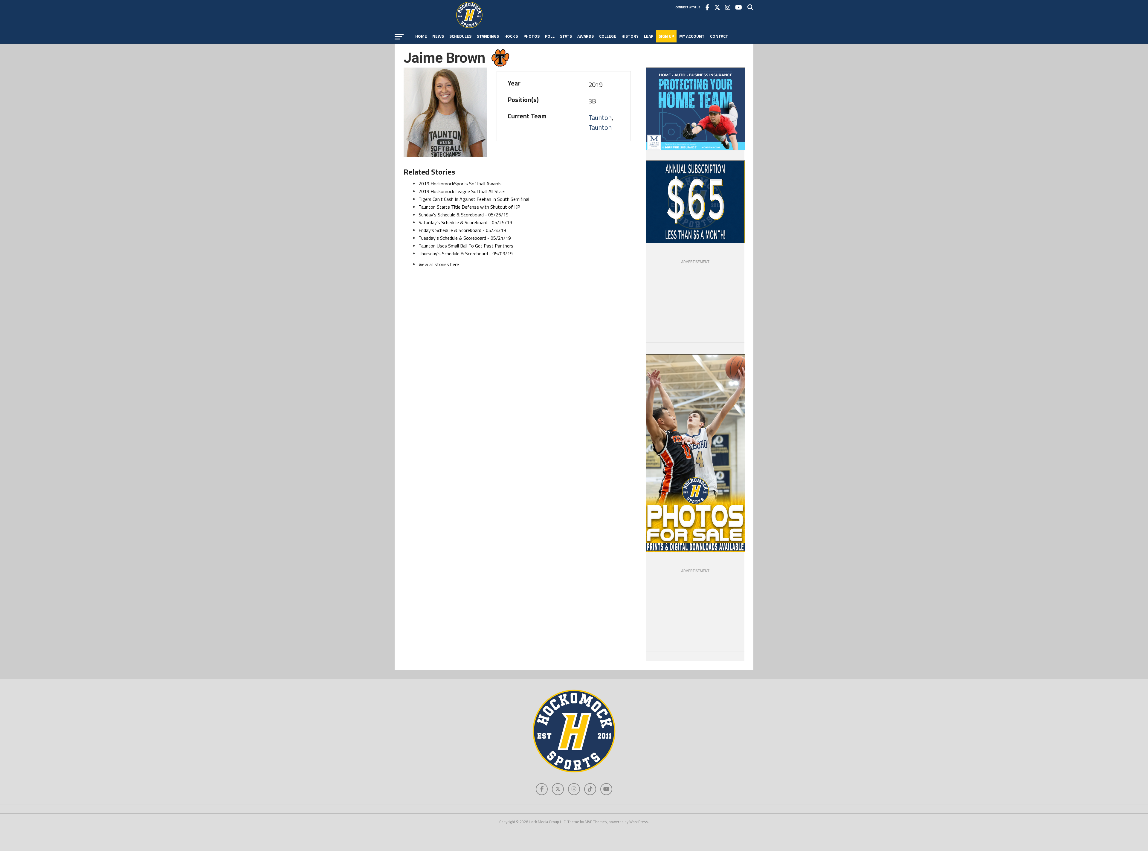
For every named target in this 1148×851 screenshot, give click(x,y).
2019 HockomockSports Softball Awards (460, 183)
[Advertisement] (695, 302)
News (438, 36)
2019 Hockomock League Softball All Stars (462, 191)
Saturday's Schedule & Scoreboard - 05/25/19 (465, 222)
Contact (719, 36)
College (607, 36)
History (630, 36)
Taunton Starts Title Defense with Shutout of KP (469, 206)
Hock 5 (511, 36)
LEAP (648, 36)
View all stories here (439, 264)
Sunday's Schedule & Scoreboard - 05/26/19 (464, 214)
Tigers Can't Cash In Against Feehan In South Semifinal (474, 199)
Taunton (600, 117)
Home (421, 36)
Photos (531, 36)
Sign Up (666, 36)
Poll (550, 36)
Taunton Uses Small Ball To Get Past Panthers (466, 245)
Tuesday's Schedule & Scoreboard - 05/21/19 (465, 238)
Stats (566, 36)
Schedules (460, 36)
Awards (585, 36)
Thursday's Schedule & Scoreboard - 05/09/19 (466, 253)
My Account (692, 36)
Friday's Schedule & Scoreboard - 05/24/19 (462, 230)
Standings (488, 36)
